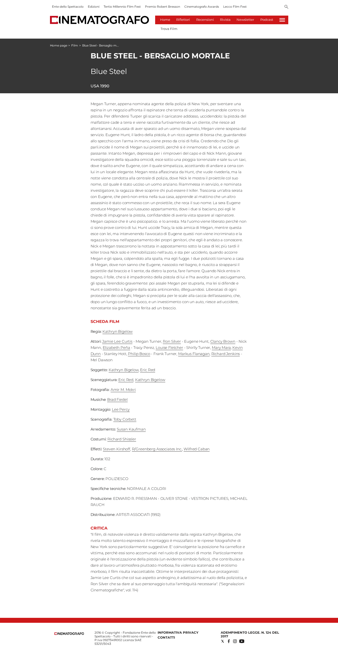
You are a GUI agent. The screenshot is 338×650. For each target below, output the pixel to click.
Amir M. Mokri (123, 389)
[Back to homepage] (69, 634)
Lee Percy (121, 409)
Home (165, 20)
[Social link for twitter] (222, 641)
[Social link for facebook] (229, 641)
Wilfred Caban (197, 449)
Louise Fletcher (169, 347)
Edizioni (93, 6)
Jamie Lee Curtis (117, 341)
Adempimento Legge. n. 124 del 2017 (250, 634)
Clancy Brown (222, 341)
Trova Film (169, 29)
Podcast (266, 20)
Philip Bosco (139, 353)
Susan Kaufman (131, 429)
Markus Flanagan (194, 353)
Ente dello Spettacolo (68, 6)
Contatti (166, 637)
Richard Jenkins (225, 353)
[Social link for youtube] (241, 641)
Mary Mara (221, 347)
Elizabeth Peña (116, 347)
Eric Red (147, 369)
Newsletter (245, 20)
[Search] (286, 7)
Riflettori (183, 20)
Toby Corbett (124, 419)
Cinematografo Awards (201, 6)
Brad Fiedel (117, 399)
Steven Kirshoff (116, 449)
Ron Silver (172, 341)
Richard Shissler (121, 439)
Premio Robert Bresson (162, 6)
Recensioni (205, 20)
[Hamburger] (282, 20)
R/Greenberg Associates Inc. (157, 449)
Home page (58, 45)
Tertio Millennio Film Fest (122, 6)
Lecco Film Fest (235, 6)
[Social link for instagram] (235, 641)
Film (74, 45)
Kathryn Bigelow (117, 331)
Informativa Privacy (178, 632)
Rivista (225, 20)
